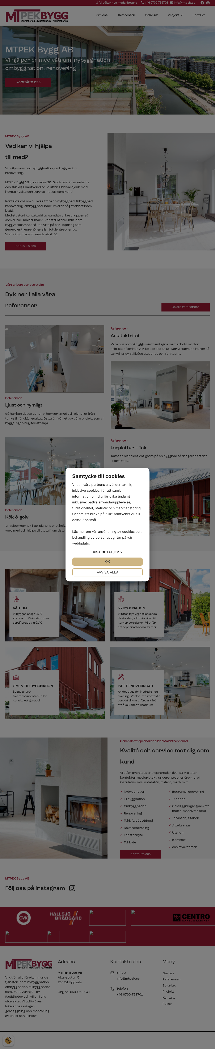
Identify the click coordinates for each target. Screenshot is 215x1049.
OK (107, 561)
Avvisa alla (107, 572)
